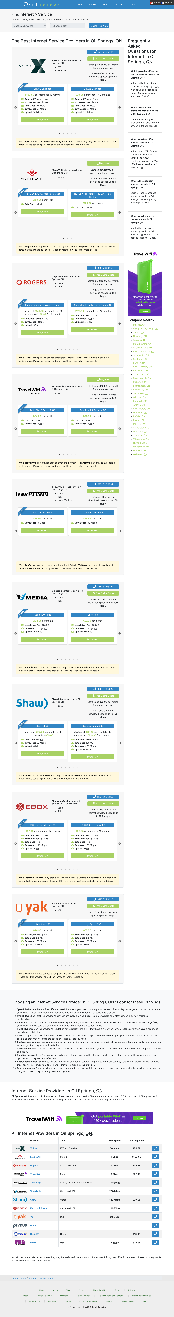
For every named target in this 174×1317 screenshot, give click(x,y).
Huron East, (141, 442)
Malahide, (140, 412)
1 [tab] (59, 133)
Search (106, 4)
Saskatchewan (127, 1301)
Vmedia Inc (36, 1191)
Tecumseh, (140, 393)
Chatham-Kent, (142, 347)
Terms (117, 1290)
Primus (34, 1225)
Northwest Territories (141, 1296)
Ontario (67, 1301)
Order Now (42, 119)
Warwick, (139, 340)
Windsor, (139, 397)
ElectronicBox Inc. (39, 1208)
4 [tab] (71, 133)
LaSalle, (139, 416)
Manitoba (64, 1296)
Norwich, (139, 450)
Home (41, 1290)
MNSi (33, 1242)
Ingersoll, (139, 423)
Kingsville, (140, 401)
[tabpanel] (42, 104)
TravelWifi (35, 1174)
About (119, 4)
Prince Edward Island (88, 1301)
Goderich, (140, 431)
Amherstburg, (142, 427)
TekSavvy (35, 1182)
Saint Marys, (141, 408)
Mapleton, (140, 382)
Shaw (33, 1199)
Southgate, (140, 359)
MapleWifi (35, 1156)
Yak (32, 1216)
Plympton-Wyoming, (145, 328)
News (132, 4)
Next (119, 107)
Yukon (144, 1301)
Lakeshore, (140, 370)
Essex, (138, 420)
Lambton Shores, (144, 351)
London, (139, 362)
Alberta (26, 1296)
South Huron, (142, 374)
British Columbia (45, 1296)
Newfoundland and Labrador (111, 1296)
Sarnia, (138, 332)
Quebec (109, 1301)
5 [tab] (75, 133)
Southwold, (141, 355)
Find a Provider (100, 1290)
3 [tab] (67, 133)
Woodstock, (141, 446)
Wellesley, (140, 454)
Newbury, (140, 336)
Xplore (33, 1148)
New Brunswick (83, 1296)
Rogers (34, 1165)
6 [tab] (78, 349)
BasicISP (34, 1234)
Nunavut (52, 1301)
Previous (15, 107)
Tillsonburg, (141, 439)
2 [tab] (63, 133)
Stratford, (140, 435)
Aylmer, (139, 404)
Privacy (131, 1290)
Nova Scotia (34, 1301)
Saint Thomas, (142, 366)
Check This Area (99, 25)
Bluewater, (140, 389)
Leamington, (141, 385)
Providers (94, 4)
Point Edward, (142, 343)
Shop (80, 4)
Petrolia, (139, 324)
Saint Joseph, (142, 378)
